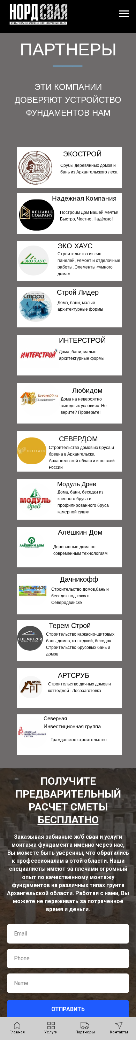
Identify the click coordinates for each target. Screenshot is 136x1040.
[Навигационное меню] (124, 13)
